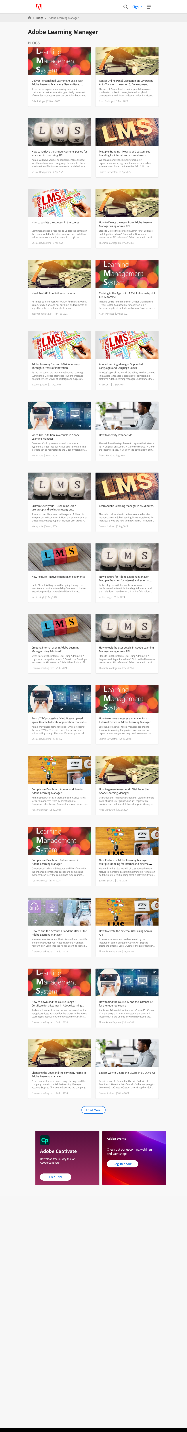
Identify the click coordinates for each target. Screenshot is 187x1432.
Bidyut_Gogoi (38, 101)
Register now (123, 1164)
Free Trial (55, 1177)
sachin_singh (38, 597)
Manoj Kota (37, 455)
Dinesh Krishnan (107, 526)
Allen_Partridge (106, 313)
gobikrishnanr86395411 (43, 313)
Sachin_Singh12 (106, 880)
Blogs (39, 18)
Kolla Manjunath (40, 809)
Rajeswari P (104, 384)
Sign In (137, 6)
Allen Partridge (106, 101)
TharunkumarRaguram (110, 242)
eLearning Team (39, 384)
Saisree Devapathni (41, 172)
